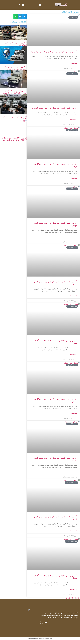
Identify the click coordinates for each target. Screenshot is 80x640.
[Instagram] (19, 5)
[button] (40, 4)
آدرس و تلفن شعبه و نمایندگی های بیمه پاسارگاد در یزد (54, 108)
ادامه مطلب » (73, 63)
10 (66, 598)
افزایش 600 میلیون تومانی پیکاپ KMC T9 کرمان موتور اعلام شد (14, 139)
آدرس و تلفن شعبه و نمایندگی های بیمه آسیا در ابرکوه (54, 51)
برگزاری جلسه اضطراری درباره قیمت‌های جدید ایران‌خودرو (15, 68)
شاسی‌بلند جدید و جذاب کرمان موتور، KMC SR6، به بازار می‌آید (15, 92)
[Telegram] (23, 5)
